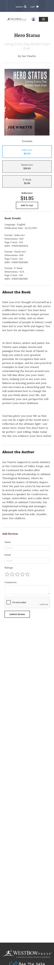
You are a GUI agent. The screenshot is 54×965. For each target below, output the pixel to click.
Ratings (8, 567)
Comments (10, 582)
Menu (43, 19)
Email (7, 554)
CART (32, 6)
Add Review (10, 533)
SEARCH (19, 6)
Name (7, 542)
